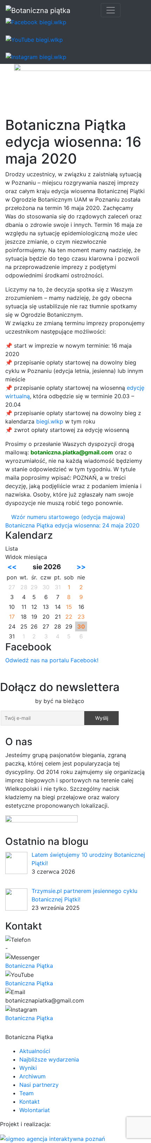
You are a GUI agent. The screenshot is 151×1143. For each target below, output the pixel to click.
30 (81, 626)
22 (68, 616)
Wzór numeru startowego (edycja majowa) (67, 516)
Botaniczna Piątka (29, 965)
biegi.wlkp (49, 421)
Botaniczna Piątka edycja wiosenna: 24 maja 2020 (73, 525)
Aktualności (34, 1051)
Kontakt (29, 1101)
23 (81, 616)
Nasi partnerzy (39, 1084)
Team (26, 1093)
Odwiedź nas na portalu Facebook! (51, 660)
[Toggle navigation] (110, 10)
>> (81, 567)
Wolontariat (34, 1110)
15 (69, 606)
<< (12, 567)
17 (12, 616)
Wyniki (28, 1067)
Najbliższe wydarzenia (49, 1059)
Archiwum (32, 1076)
